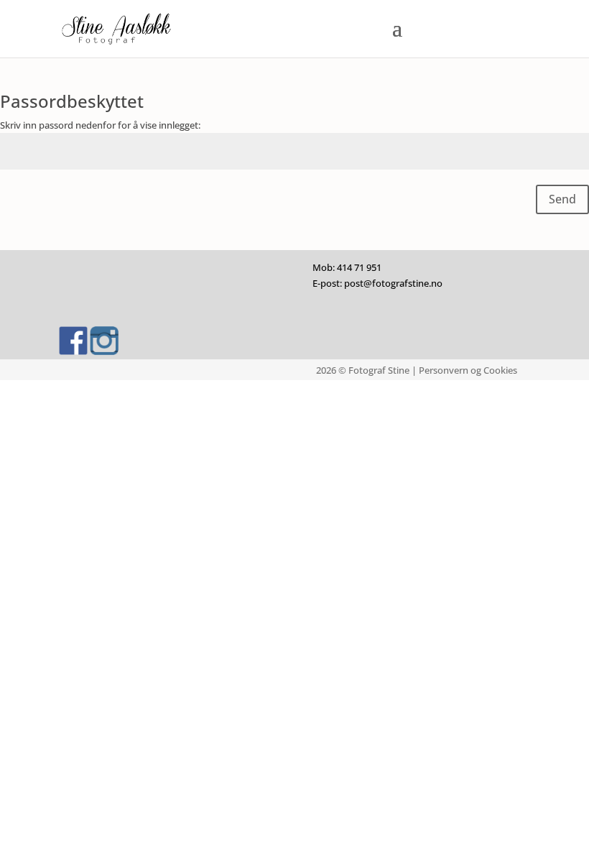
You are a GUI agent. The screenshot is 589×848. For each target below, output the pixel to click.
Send (562, 199)
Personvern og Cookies (468, 370)
